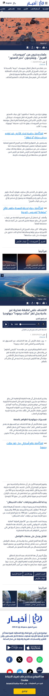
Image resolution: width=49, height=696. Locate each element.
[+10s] (43, 324)
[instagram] (29, 659)
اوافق (24, 691)
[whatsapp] (39, 659)
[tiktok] (30, 672)
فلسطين (11, 9)
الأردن (26, 9)
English (9, 3)
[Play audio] (6, 324)
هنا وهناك (42, 64)
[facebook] (9, 659)
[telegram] (20, 672)
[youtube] (10, 672)
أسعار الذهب (35, 9)
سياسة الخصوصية (12, 683)
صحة (19, 9)
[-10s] (38, 324)
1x (12, 324)
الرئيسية (45, 9)
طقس (2, 9)
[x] (19, 659)
